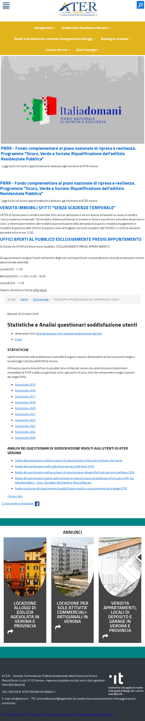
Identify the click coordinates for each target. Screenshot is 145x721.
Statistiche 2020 (25, 408)
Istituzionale (41, 299)
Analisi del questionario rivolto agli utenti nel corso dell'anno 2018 (54, 466)
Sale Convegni (87, 49)
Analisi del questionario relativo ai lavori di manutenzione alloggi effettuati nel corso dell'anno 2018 (74, 472)
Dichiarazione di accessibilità (97, 714)
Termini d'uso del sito (15, 714)
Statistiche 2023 (25, 426)
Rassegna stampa (115, 38)
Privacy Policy (38, 714)
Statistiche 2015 (25, 384)
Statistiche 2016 (25, 390)
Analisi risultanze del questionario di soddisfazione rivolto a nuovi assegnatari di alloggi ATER (71, 488)
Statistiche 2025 (25, 438)
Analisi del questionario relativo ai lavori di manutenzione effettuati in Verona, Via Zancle (68, 460)
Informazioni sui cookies (62, 714)
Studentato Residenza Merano (85, 27)
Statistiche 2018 (25, 402)
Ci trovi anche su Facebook (18, 503)
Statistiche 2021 (25, 414)
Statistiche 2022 (25, 420)
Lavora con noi (57, 49)
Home (24, 299)
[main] (72, 402)
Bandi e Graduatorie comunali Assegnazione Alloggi (53, 38)
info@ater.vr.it (20, 698)
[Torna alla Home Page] (80, 12)
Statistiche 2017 (25, 396)
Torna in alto (15, 496)
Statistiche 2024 (25, 432)
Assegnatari (44, 27)
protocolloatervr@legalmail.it (55, 698)
